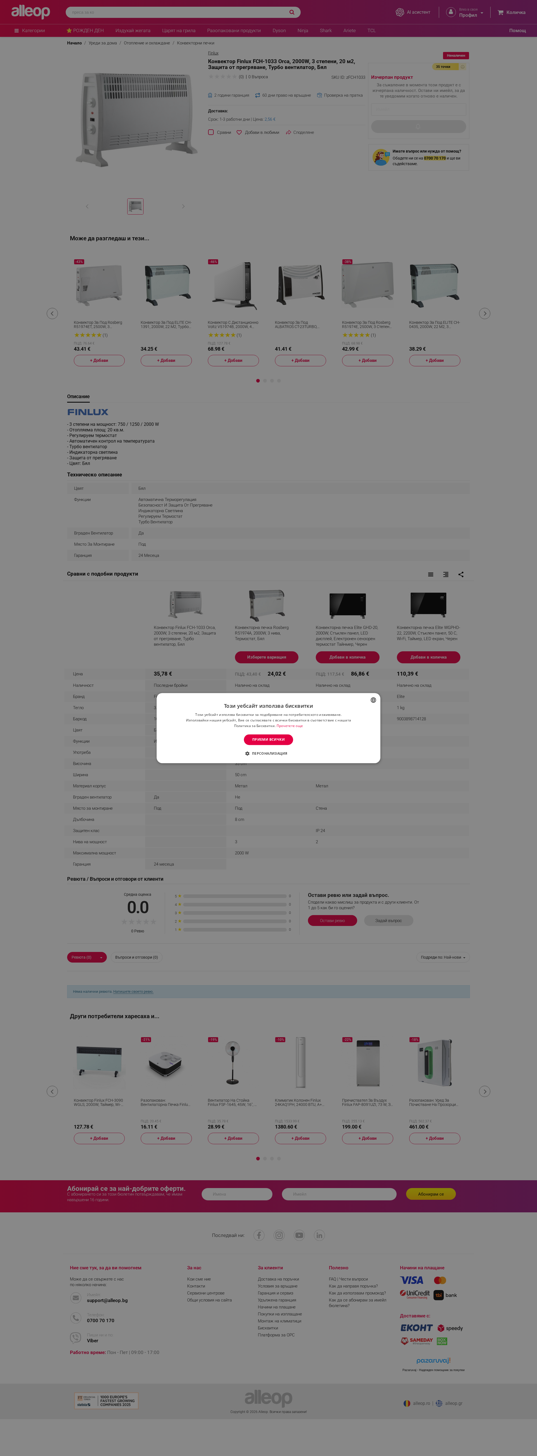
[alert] (268, 728)
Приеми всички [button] (268, 739)
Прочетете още (290, 725)
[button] (268, 753)
